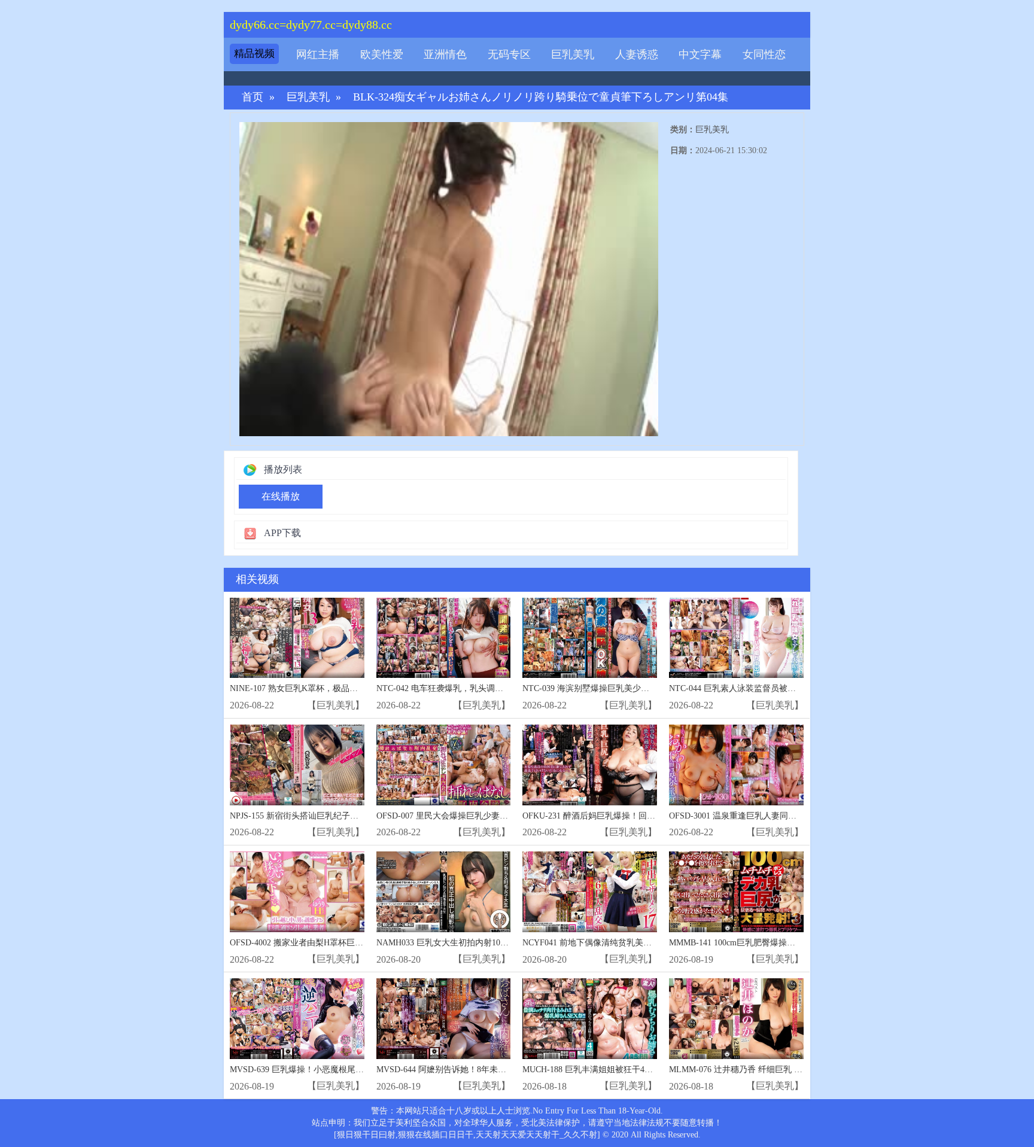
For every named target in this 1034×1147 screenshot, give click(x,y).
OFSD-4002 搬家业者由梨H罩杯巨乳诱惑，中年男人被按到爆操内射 (355, 942)
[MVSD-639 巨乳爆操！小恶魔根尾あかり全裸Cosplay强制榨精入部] (297, 1018)
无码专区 (509, 54)
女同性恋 (764, 54)
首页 (252, 97)
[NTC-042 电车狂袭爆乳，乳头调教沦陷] (443, 638)
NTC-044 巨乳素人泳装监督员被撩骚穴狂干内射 (757, 688)
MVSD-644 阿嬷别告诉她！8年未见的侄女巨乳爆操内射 (479, 1069)
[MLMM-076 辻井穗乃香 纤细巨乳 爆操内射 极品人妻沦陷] (736, 1018)
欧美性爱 (381, 54)
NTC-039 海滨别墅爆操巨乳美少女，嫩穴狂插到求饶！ (623, 688)
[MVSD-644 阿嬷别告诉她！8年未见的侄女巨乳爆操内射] (443, 1018)
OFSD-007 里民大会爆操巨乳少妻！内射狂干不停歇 (471, 815)
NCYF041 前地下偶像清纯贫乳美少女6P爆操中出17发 (620, 942)
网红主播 (317, 54)
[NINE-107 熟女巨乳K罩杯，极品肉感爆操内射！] (297, 638)
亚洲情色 (445, 54)
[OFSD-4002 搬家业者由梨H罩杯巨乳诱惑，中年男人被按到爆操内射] (297, 891)
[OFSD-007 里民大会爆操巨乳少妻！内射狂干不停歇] (443, 765)
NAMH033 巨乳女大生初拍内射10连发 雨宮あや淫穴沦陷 (481, 942)
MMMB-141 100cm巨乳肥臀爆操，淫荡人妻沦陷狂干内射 (774, 942)
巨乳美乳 (572, 54)
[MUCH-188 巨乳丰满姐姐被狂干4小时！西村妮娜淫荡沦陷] (589, 1018)
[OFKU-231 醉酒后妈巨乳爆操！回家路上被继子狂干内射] (589, 765)
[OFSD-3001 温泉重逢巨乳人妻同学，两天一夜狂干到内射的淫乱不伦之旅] (736, 765)
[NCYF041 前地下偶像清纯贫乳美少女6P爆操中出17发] (589, 891)
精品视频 (254, 53)
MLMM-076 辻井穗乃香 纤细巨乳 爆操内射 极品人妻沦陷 (774, 1069)
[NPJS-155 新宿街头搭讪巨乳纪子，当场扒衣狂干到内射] (297, 765)
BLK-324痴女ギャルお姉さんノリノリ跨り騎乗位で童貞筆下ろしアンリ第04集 (540, 97)
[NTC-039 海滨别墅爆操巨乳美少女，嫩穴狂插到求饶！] (589, 638)
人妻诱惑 (636, 54)
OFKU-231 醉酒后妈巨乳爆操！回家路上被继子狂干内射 (626, 815)
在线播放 (280, 496)
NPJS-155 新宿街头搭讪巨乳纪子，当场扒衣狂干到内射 (332, 815)
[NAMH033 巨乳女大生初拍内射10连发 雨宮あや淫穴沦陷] (443, 891)
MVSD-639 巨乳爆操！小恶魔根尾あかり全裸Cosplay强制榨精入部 (352, 1069)
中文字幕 (700, 54)
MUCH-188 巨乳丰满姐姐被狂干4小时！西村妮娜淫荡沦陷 (629, 1069)
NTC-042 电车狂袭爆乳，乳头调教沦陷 (448, 688)
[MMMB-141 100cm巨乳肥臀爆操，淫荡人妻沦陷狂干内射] (736, 891)
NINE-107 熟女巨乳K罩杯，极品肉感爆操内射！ (319, 688)
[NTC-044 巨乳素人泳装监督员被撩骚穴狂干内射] (736, 638)
